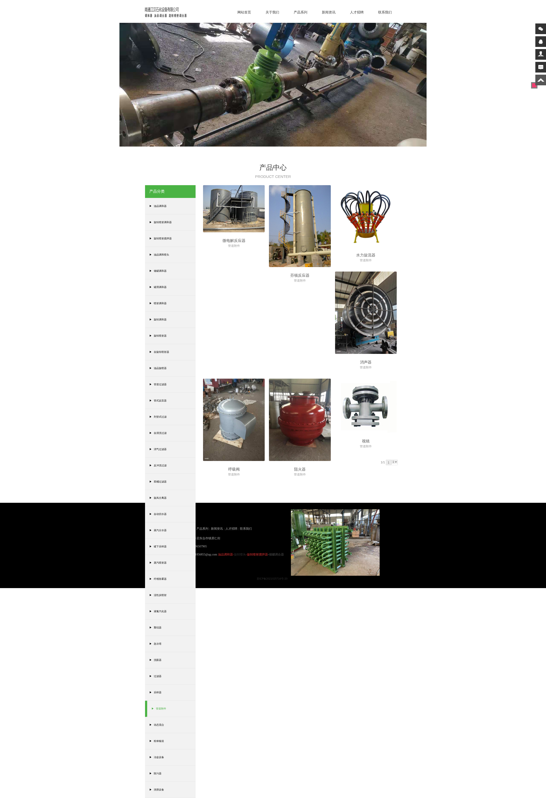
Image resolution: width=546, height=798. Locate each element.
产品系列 (300, 12)
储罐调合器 (276, 554)
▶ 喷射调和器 (158, 303)
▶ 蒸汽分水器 (158, 530)
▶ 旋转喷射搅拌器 (160, 238)
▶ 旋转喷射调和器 (160, 222)
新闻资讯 (328, 12)
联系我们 (385, 12)
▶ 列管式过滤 (158, 416)
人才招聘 (357, 12)
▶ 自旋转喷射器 (159, 351)
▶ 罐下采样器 (158, 546)
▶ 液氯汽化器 (158, 611)
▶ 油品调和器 (158, 206)
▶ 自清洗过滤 (158, 433)
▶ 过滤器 (155, 676)
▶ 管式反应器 (158, 400)
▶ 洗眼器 (155, 659)
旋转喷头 (240, 554)
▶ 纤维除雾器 (158, 578)
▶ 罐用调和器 (158, 287)
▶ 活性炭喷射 (158, 595)
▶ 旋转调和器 (158, 319)
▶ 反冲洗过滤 (158, 465)
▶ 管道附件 (158, 708)
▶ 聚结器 (155, 627)
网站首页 (244, 12)
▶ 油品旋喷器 (158, 368)
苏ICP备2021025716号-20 (272, 578)
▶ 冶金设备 (156, 757)
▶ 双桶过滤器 (158, 481)
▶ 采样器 (155, 692)
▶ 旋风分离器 (158, 497)
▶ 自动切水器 (158, 514)
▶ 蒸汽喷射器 (158, 562)
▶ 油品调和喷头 (159, 254)
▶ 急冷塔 (155, 643)
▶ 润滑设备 (156, 789)
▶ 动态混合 (156, 724)
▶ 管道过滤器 (158, 384)
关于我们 (272, 12)
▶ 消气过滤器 (158, 449)
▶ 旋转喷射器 (158, 335)
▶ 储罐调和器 (158, 270)
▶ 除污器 (155, 773)
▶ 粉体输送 (156, 741)
